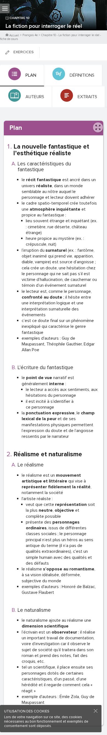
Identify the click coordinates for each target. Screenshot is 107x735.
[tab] (22, 75)
